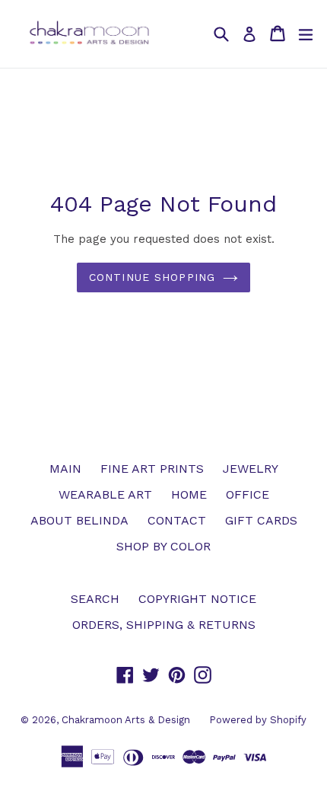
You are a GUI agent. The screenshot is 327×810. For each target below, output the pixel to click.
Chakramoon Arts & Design (126, 719)
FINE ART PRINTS (152, 468)
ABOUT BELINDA (79, 520)
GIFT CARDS (261, 520)
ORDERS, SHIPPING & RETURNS (164, 624)
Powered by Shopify (257, 719)
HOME (189, 494)
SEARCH (95, 599)
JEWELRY (250, 468)
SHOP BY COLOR (163, 546)
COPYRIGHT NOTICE (197, 599)
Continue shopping (152, 277)
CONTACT (177, 520)
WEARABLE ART (105, 494)
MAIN (65, 468)
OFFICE (247, 494)
